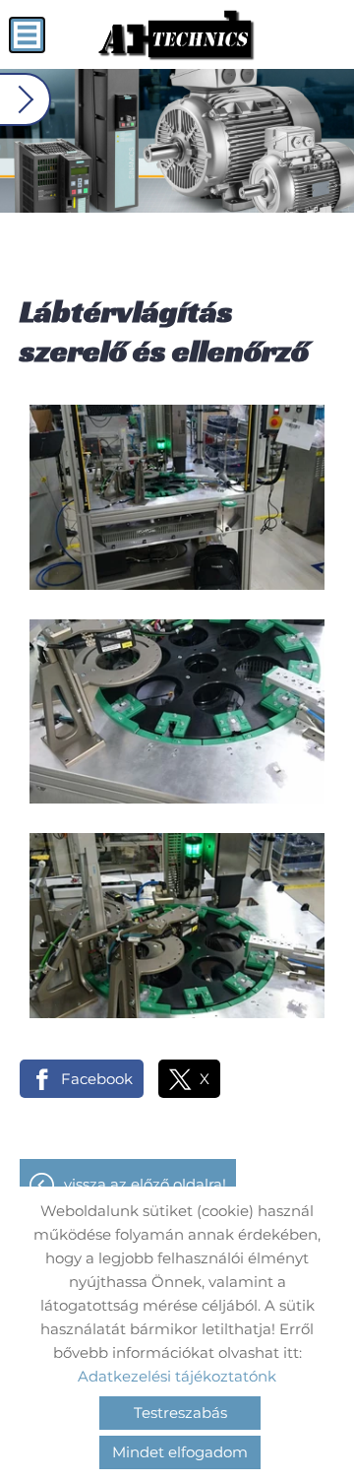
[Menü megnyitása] (27, 35)
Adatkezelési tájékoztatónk (177, 1376)
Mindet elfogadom (180, 1452)
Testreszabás (180, 1412)
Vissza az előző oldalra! (145, 1184)
